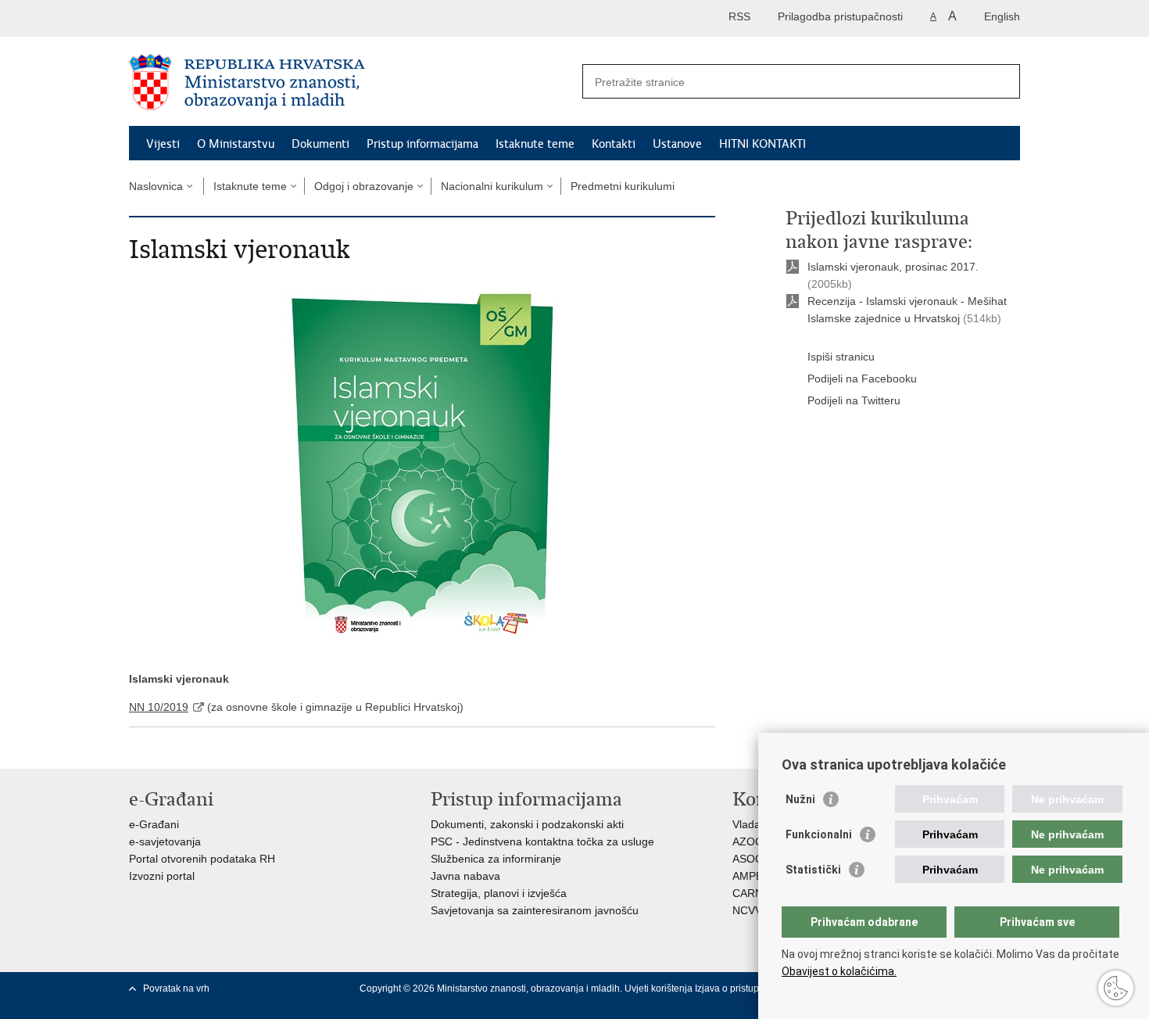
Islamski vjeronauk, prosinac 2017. (893, 266)
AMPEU (751, 876)
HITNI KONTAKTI (762, 144)
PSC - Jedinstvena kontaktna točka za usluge (542, 841)
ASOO (748, 858)
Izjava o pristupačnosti (742, 988)
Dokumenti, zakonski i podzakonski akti (527, 824)
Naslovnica (156, 186)
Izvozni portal (162, 876)
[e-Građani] (196, 18)
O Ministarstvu (235, 144)
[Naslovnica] (351, 82)
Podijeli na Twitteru (853, 400)
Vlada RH (755, 824)
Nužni (800, 799)
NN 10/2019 (158, 707)
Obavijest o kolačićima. (839, 971)
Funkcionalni (819, 834)
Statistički (813, 869)
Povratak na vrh (176, 988)
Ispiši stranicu (841, 356)
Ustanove (677, 144)
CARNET (754, 893)
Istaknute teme (535, 144)
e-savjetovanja (165, 841)
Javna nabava (465, 876)
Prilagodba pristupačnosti (840, 16)
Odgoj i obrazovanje (363, 186)
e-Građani (154, 824)
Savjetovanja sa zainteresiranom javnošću (535, 910)
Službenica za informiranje (496, 858)
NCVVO (751, 910)
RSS (739, 16)
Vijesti (163, 144)
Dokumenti (320, 144)
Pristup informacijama (422, 144)
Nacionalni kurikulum (492, 186)
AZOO (748, 841)
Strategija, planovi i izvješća (499, 893)
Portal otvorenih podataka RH (202, 858)
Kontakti (613, 144)
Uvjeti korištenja (660, 988)
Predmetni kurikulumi (623, 186)
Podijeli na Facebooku (862, 378)
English (1002, 16)
